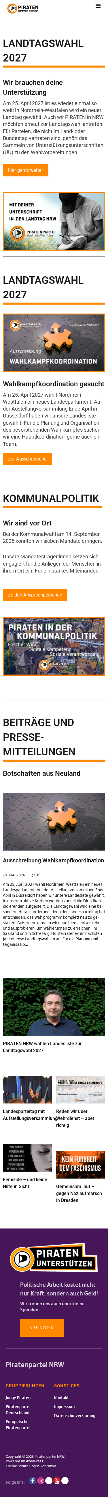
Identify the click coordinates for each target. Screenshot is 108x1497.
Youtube (56, 1480)
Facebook (32, 1480)
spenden (41, 1327)
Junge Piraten (18, 1397)
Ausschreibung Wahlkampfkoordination (53, 860)
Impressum (64, 1406)
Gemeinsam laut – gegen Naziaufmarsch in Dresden (79, 1193)
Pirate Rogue (29, 1466)
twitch (48, 1480)
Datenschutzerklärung (74, 1415)
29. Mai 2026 (14, 875)
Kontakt (61, 1397)
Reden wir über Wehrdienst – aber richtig (75, 1118)
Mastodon (65, 1480)
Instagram (40, 1480)
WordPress (34, 1461)
